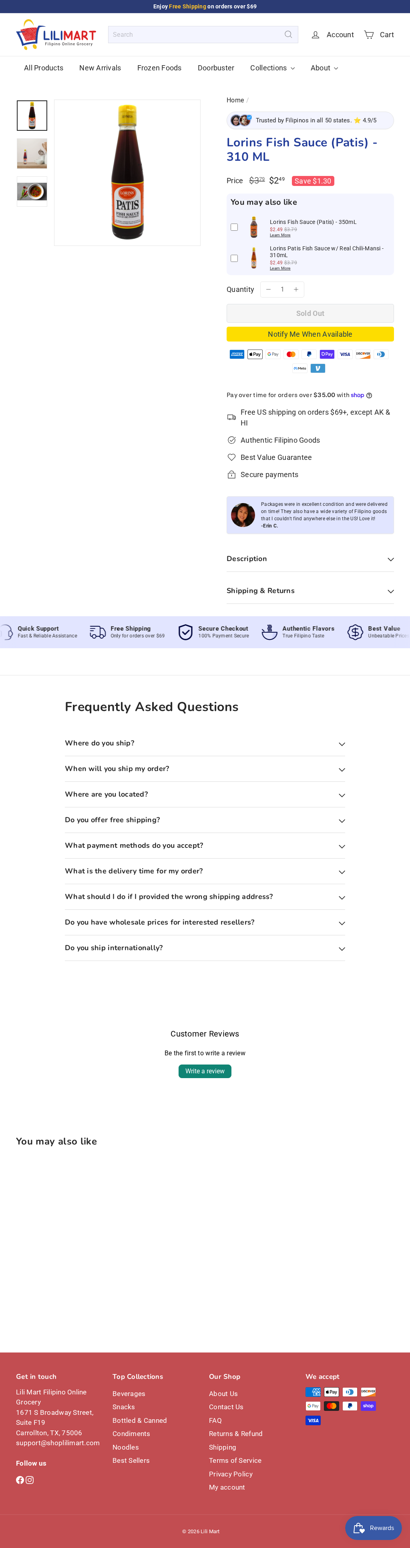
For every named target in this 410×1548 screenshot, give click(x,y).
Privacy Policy (231, 1474)
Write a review (205, 1071)
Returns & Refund (236, 1434)
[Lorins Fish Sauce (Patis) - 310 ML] (44, 1229)
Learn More (280, 235)
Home (235, 100)
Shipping (222, 1447)
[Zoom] (127, 173)
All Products (43, 68)
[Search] (288, 34)
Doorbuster (216, 68)
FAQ (215, 1420)
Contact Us (226, 1407)
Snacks (124, 1407)
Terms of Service (235, 1460)
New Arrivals (100, 68)
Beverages (129, 1394)
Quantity (240, 289)
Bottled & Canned (140, 1420)
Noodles (126, 1447)
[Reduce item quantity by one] (268, 290)
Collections (269, 68)
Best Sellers (131, 1460)
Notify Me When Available (310, 334)
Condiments (132, 1434)
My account (227, 1487)
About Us (223, 1394)
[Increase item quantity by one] (296, 290)
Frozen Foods (159, 68)
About (321, 68)
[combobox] (203, 34)
